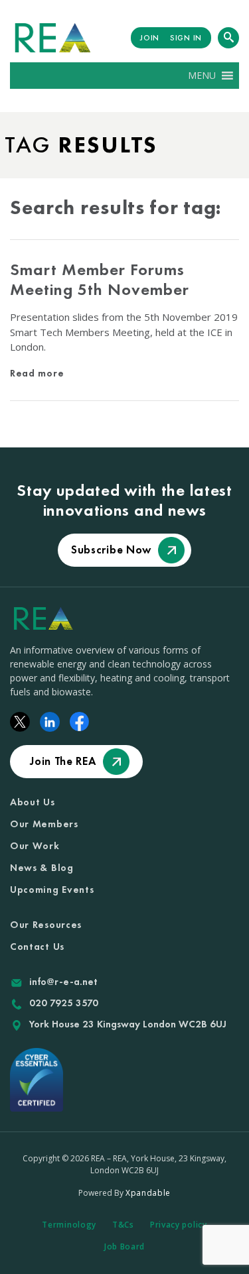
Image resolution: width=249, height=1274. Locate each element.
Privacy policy (178, 1224)
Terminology (69, 1224)
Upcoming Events (52, 889)
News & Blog (42, 867)
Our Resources (46, 924)
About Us (32, 802)
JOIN (149, 37)
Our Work (35, 845)
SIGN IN (186, 37)
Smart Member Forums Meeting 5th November (99, 279)
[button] (202, 75)
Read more (37, 373)
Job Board (124, 1246)
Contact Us (37, 946)
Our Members (44, 824)
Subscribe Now (111, 549)
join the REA (63, 761)
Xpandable (148, 1192)
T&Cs (123, 1224)
